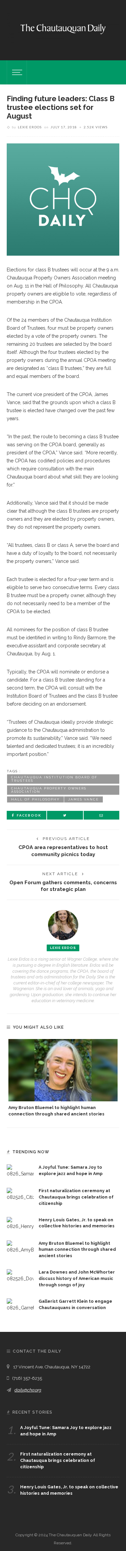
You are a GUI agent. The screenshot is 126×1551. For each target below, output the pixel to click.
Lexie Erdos (30, 127)
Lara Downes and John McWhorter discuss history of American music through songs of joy (77, 1278)
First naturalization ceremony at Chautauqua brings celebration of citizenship (76, 1197)
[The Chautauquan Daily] (63, 28)
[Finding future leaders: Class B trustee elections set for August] (63, 199)
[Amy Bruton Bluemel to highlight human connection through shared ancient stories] (63, 1070)
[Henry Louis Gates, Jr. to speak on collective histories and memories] (20, 1223)
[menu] (16, 72)
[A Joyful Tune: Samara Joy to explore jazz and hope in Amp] (20, 1170)
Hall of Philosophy (35, 799)
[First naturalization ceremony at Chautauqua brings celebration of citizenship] (20, 1194)
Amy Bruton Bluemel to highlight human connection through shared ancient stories (77, 1249)
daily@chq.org (27, 1390)
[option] (63, 1078)
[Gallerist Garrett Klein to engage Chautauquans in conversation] (20, 1304)
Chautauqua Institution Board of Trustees (54, 778)
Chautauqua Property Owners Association (48, 789)
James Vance (83, 799)
